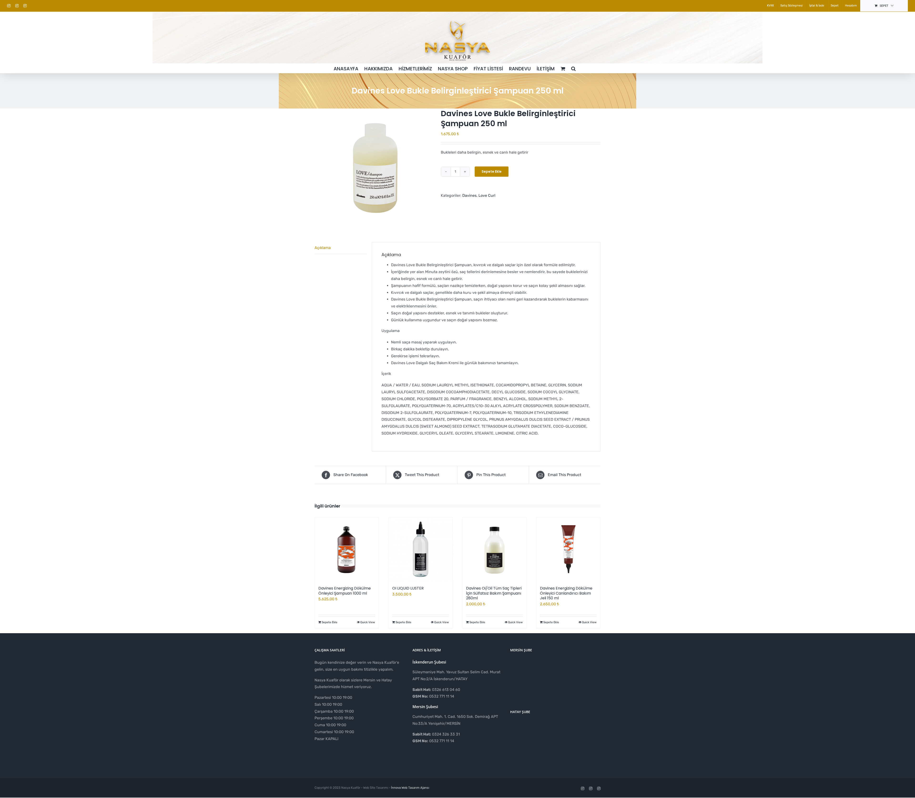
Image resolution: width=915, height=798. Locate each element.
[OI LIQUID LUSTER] (420, 549)
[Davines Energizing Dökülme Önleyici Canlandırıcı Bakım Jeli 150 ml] (568, 549)
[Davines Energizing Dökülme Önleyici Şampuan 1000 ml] (347, 549)
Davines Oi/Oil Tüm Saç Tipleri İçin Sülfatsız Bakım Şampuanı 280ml (494, 593)
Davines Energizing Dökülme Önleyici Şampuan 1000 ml (344, 591)
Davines (469, 195)
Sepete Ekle (492, 171)
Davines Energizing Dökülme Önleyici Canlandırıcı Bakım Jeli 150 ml (566, 593)
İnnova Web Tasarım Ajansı (410, 787)
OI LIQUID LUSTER (408, 588)
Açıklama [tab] (323, 247)
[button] (573, 68)
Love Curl (486, 195)
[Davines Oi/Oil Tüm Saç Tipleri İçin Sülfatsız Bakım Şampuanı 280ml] (494, 549)
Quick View (367, 622)
